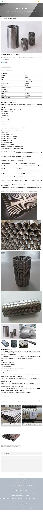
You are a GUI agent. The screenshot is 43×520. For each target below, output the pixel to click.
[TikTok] (29, 503)
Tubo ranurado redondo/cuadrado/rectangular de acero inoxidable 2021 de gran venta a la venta (11, 446)
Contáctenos (12, 485)
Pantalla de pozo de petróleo (12, 18)
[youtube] (23, 503)
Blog (37, 482)
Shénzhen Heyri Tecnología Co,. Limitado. (20, 495)
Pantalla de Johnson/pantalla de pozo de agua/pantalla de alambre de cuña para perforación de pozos (33, 424)
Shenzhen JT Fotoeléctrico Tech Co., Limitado (11, 498)
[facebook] (14, 503)
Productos (5, 18)
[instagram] (26, 503)
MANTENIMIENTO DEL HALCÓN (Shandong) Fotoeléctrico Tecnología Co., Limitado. (20, 493)
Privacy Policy (30, 485)
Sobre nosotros (14, 482)
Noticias (31, 482)
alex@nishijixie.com (31, 508)
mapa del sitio (21, 485)
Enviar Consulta (6, 66)
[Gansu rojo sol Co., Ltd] (2, 1)
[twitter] (20, 503)
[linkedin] (17, 503)
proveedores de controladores (31, 498)
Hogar (2, 18)
